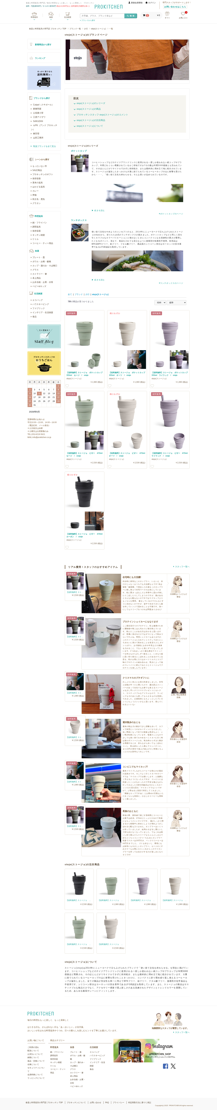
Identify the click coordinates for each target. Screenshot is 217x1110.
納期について (33, 1057)
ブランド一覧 (75, 29)
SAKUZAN (37, 121)
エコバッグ (37, 300)
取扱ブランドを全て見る (44, 146)
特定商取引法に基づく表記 (139, 1102)
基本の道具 (37, 182)
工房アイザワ (38, 117)
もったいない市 (39, 166)
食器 (51, 17)
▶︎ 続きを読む (98, 210)
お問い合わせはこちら (175, 7)
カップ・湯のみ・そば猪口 (44, 265)
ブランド (79, 294)
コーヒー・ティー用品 (42, 243)
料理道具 (34, 17)
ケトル (35, 239)
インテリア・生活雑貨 (42, 312)
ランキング (40, 58)
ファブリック (38, 308)
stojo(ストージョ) (98, 29)
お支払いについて (35, 1054)
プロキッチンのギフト (42, 174)
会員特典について (35, 1074)
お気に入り (183, 15)
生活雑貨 (67, 17)
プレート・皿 (38, 257)
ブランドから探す (42, 98)
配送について (33, 1051)
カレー (35, 191)
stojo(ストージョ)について (90, 126)
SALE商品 (37, 170)
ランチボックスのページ (171, 283)
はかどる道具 (38, 187)
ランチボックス (79, 220)
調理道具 (36, 227)
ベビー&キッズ (39, 286)
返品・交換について (36, 1061)
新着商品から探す (43, 44)
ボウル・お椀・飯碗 (41, 261)
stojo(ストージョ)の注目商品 (91, 120)
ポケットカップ (79, 151)
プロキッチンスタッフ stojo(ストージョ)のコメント (102, 114)
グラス (35, 270)
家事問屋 (36, 109)
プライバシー (118, 1102)
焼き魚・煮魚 (38, 199)
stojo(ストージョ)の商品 (89, 109)
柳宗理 (35, 133)
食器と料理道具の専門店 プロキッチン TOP (47, 29)
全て (70, 294)
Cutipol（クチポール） (43, 104)
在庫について (33, 1064)
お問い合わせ (95, 1102)
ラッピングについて (36, 1078)
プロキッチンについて (76, 1102)
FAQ (107, 1102)
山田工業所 (37, 138)
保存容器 (36, 178)
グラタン (36, 203)
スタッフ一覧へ (182, 566)
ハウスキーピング (40, 304)
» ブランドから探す (87, 20)
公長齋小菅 (37, 113)
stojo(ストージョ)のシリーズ (91, 103)
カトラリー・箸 (39, 274)
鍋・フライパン (39, 222)
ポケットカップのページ (171, 214)
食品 (34, 316)
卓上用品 (36, 278)
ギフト (167, 18)
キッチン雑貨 (38, 235)
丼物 (34, 195)
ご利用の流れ (33, 1047)
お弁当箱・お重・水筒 (42, 282)
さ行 (86, 29)
